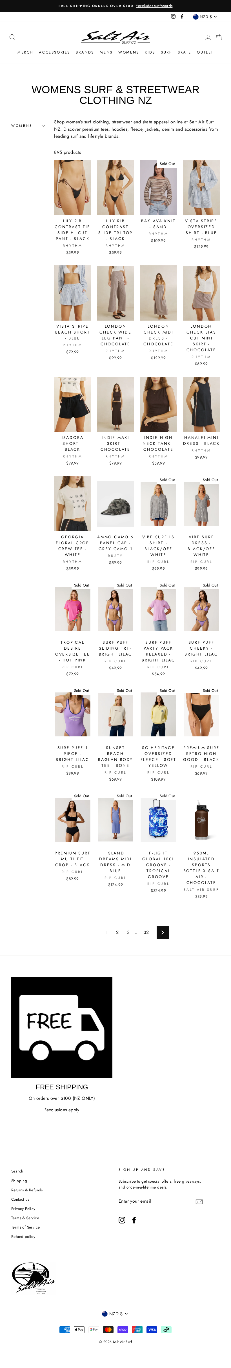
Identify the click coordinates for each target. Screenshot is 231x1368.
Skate (184, 52)
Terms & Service (25, 1218)
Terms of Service (25, 1227)
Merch (25, 52)
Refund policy (23, 1236)
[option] (115, 6)
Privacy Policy (23, 1208)
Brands (85, 52)
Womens (128, 52)
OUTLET (205, 52)
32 (146, 932)
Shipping (19, 1180)
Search (17, 1171)
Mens (106, 52)
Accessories (54, 52)
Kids (150, 52)
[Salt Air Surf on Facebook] (134, 1220)
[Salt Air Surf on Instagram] (122, 1220)
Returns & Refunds (27, 1190)
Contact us (20, 1199)
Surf (166, 52)
